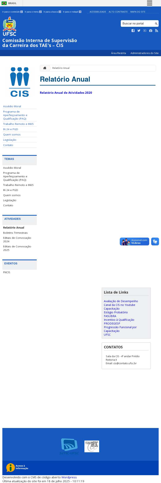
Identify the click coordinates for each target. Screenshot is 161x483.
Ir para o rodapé (72, 12)
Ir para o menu (33, 12)
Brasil (12, 3)
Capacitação (112, 308)
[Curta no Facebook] (133, 30)
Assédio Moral (12, 106)
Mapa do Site (137, 11)
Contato (8, 145)
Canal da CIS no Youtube (119, 305)
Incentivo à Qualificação (119, 320)
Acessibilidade (98, 11)
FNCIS (6, 272)
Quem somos (12, 134)
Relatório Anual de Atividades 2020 (66, 93)
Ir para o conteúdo (12, 12)
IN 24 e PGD (10, 129)
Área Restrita (119, 53)
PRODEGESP (112, 323)
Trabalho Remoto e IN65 (18, 124)
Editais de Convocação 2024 (17, 239)
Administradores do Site (145, 53)
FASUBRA (110, 316)
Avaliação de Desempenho (121, 301)
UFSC (107, 334)
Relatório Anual (13, 227)
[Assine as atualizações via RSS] (156, 30)
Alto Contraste (118, 11)
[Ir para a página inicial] (44, 68)
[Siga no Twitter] (139, 30)
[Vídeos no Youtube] (144, 30)
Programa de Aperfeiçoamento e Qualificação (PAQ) (15, 115)
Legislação (9, 139)
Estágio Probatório (116, 312)
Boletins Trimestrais (15, 232)
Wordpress (69, 477)
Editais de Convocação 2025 (17, 248)
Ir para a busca (52, 12)
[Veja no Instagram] (150, 30)
